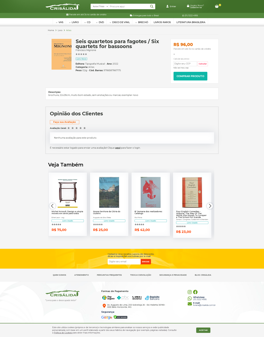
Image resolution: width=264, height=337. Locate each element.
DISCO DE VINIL (121, 22)
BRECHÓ (142, 22)
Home (51, 30)
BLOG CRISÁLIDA (203, 275)
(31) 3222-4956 (191, 15)
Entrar (172, 6)
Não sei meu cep (181, 68)
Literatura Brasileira (190, 22)
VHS (60, 22)
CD (88, 22)
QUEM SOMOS (59, 275)
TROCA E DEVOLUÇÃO (140, 275)
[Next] (210, 206)
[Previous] (53, 206)
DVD (101, 22)
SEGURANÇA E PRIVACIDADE (173, 275)
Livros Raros (162, 22)
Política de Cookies (63, 333)
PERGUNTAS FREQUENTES (109, 275)
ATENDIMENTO (81, 275)
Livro (60, 30)
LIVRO (75, 22)
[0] (217, 6)
